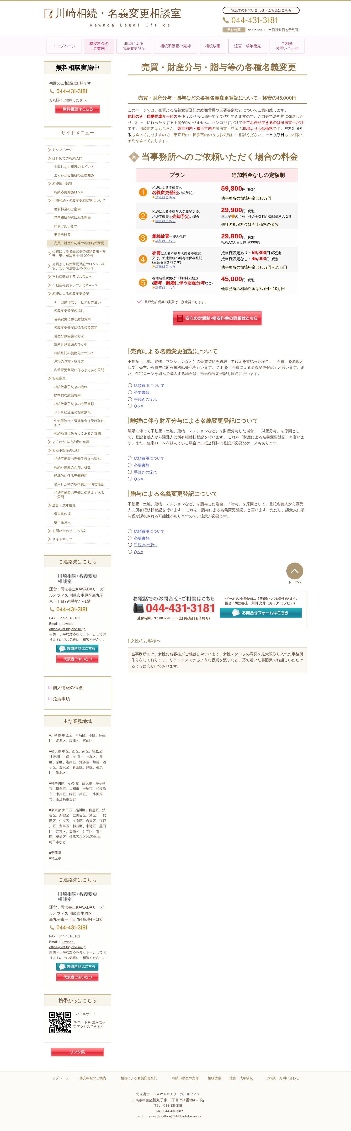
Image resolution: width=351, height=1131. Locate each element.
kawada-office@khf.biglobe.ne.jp (175, 1116)
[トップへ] (295, 571)
